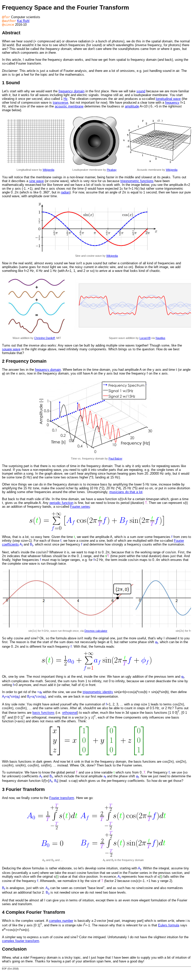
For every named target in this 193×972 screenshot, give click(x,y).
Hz (66, 99)
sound (140, 91)
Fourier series (80, 506)
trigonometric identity (98, 692)
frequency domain (71, 91)
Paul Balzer (115, 458)
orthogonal (69, 713)
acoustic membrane (69, 106)
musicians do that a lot (125, 492)
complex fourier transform (20, 941)
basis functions (43, 713)
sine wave (36, 181)
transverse (60, 102)
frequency (172, 102)
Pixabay (112, 169)
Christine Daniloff (44, 337)
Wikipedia (48, 169)
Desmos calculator (95, 630)
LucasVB (145, 337)
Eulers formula (168, 925)
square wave (11, 349)
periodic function (61, 503)
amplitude (132, 106)
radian (65, 192)
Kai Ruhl (23, 21)
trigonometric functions (137, 181)
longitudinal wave (168, 99)
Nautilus (160, 337)
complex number (61, 921)
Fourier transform (61, 798)
